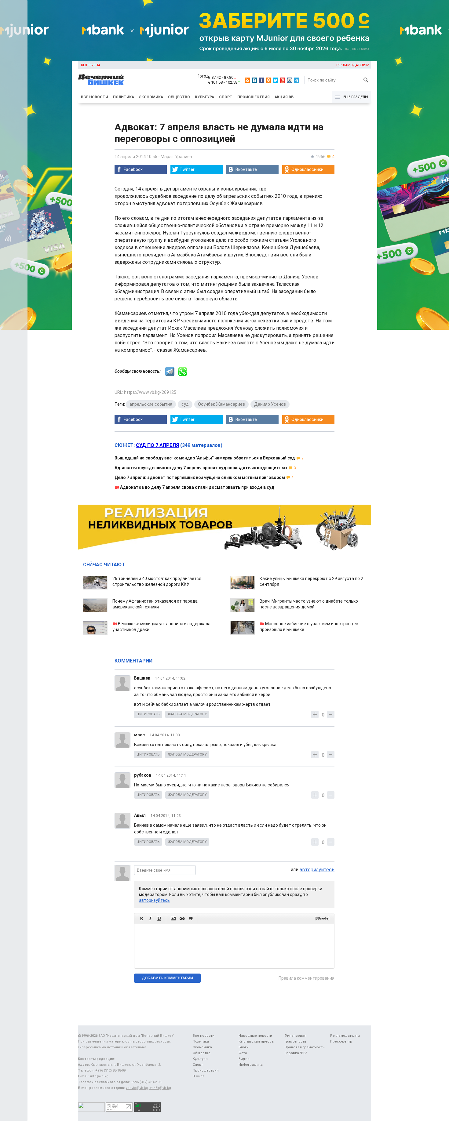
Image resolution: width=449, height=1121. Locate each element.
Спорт (225, 97)
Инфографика (251, 1065)
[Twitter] (275, 80)
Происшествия (253, 97)
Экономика (151, 97)
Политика (123, 97)
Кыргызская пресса (256, 1041)
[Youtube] (282, 80)
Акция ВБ (284, 97)
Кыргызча (90, 65)
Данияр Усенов (270, 404)
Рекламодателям (352, 65)
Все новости (94, 97)
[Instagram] (289, 80)
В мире (199, 1076)
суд (185, 404)
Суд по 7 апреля (157, 445)
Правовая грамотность (304, 1047)
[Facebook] (261, 80)
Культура (204, 97)
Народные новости (255, 1036)
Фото (243, 1053)
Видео (244, 1059)
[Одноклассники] (268, 80)
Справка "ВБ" (295, 1053)
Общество (179, 97)
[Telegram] (296, 80)
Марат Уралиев (176, 156)
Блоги (244, 1047)
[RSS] (247, 80)
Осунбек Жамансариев (221, 404)
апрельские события (151, 404)
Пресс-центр (341, 1041)
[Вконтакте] (254, 80)
